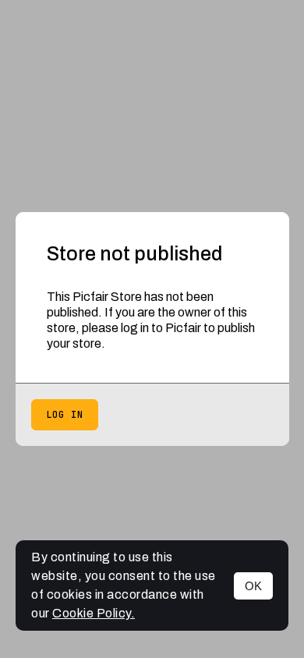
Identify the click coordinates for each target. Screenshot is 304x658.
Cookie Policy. (93, 613)
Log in (64, 415)
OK (253, 586)
